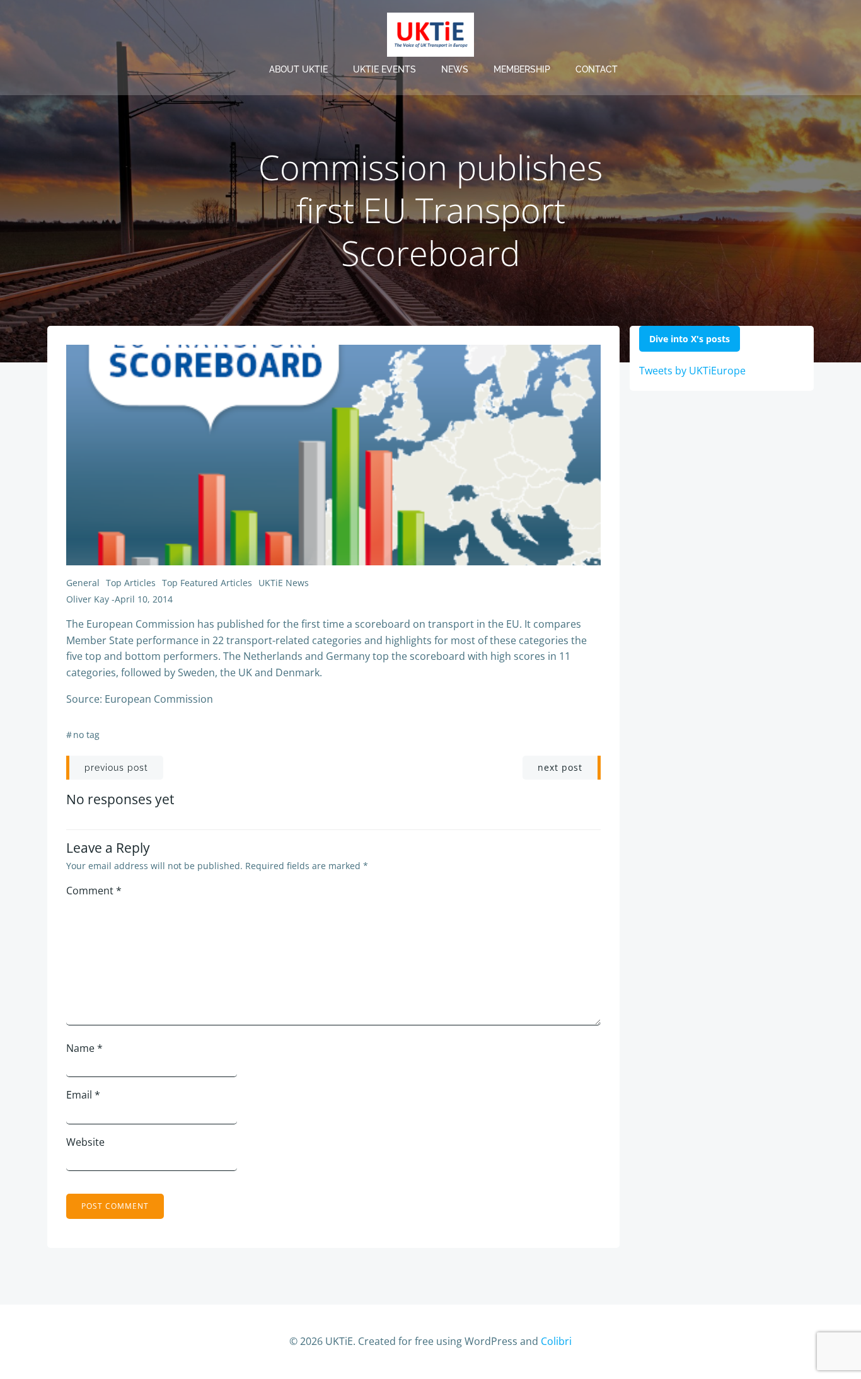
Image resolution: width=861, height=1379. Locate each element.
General (83, 583)
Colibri (556, 1341)
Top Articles (131, 583)
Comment (94, 890)
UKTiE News (283, 583)
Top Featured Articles (207, 583)
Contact (596, 69)
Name (84, 1048)
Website (85, 1142)
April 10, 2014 (144, 599)
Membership (522, 69)
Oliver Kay (87, 599)
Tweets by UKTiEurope (692, 371)
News (454, 69)
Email (83, 1095)
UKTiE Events (384, 69)
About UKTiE (298, 69)
